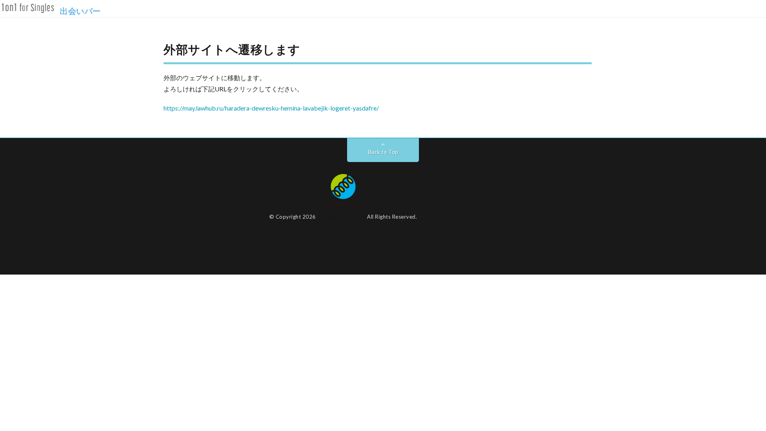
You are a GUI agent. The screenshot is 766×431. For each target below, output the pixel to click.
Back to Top (383, 151)
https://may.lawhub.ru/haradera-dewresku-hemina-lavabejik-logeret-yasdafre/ (271, 108)
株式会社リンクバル (341, 217)
